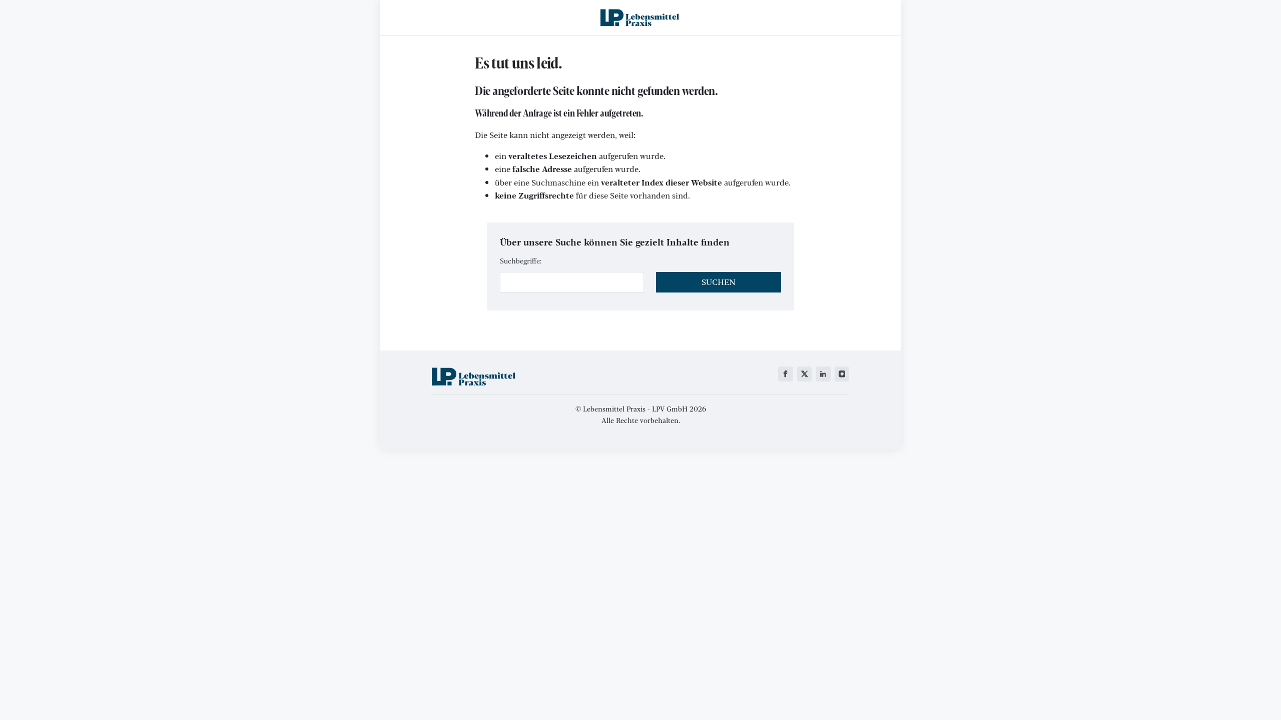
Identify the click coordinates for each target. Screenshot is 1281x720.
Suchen (719, 282)
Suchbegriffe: (520, 261)
